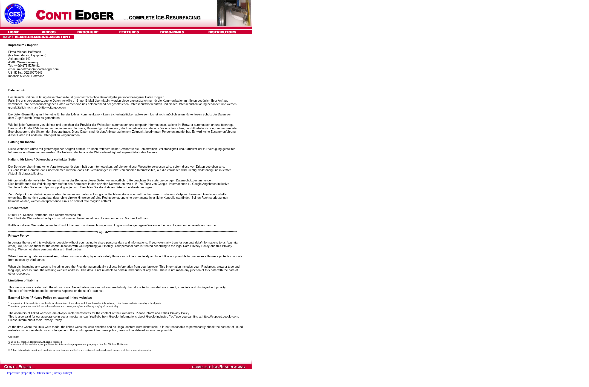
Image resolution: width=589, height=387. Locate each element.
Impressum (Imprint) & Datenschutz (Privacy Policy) (39, 373)
